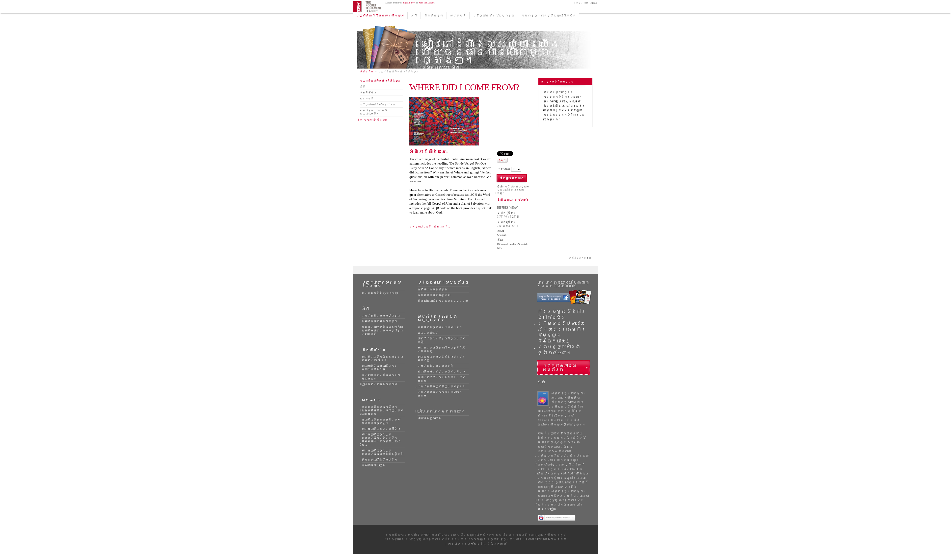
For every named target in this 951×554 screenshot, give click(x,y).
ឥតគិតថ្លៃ (433, 15)
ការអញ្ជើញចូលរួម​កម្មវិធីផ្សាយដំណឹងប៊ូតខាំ (382, 452)
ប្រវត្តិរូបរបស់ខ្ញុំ (435, 366)
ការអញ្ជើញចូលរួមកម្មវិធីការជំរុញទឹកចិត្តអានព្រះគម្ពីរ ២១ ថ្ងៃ (381, 440)
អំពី (414, 15)
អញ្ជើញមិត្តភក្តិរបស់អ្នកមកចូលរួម (381, 421)
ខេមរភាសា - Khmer (586, 2)
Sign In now (409, 2)
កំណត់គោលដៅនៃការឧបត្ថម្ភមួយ (443, 301)
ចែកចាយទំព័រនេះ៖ (373, 120)
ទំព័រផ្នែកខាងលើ (580, 258)
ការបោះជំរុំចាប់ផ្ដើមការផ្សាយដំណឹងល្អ (379, 367)
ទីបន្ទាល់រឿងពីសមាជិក (379, 459)
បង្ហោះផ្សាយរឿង (373, 465)
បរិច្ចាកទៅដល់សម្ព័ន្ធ (494, 15)
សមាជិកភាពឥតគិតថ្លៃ (379, 321)
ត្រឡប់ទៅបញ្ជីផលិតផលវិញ (429, 226)
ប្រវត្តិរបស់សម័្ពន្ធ (381, 315)
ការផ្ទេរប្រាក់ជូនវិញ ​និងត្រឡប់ (477, 544)
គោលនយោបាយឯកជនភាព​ (547, 539)
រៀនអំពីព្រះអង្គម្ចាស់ (379, 384)
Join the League (426, 2)
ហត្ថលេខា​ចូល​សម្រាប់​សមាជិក (440, 327)
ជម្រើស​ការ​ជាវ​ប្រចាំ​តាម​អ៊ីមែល (441, 371)
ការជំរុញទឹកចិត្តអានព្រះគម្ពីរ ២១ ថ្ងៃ (382, 358)
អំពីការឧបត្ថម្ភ (432, 289)
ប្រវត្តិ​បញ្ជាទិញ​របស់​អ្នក (441, 386)
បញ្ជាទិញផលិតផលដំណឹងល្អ (380, 15)
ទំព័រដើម (366, 71)
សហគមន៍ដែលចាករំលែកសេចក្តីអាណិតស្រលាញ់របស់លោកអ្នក (382, 410)
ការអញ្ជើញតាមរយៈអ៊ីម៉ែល (381, 429)
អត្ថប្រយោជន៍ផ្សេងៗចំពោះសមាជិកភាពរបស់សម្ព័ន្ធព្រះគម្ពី (382, 330)
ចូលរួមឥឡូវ (428, 333)
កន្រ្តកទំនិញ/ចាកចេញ (380, 293)
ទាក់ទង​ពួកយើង (429, 418)
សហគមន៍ (458, 15)
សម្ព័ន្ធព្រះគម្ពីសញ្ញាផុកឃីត (548, 15)
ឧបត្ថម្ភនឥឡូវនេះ (434, 295)
